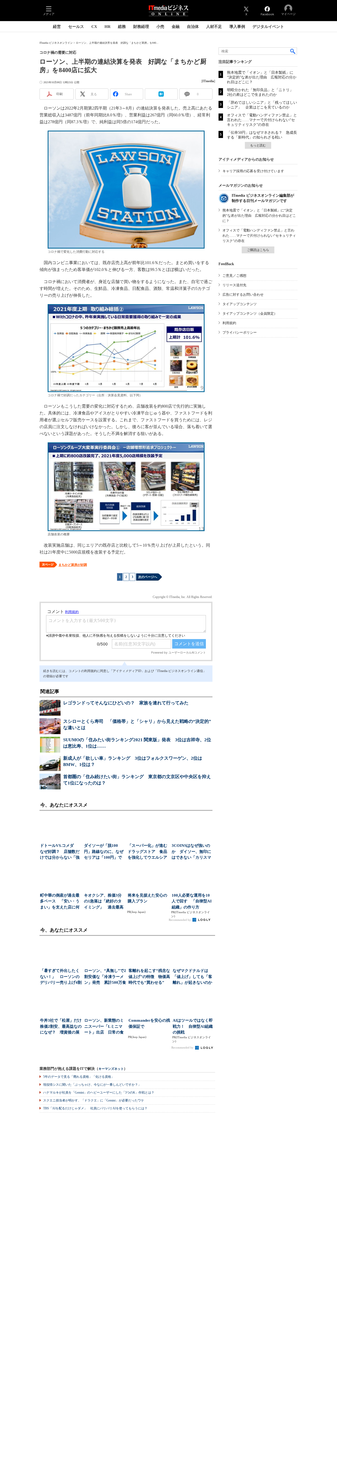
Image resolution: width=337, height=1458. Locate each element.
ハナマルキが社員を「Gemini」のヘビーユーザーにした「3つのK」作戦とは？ (98, 1092)
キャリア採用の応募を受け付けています (253, 171)
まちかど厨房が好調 (72, 565)
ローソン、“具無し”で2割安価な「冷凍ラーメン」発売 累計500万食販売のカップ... (105, 977)
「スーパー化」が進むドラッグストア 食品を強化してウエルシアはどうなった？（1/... (147, 852)
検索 (293, 51)
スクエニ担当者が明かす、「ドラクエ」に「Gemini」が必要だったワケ (93, 1100)
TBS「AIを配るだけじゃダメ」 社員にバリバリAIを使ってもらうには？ (95, 1108)
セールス (76, 26)
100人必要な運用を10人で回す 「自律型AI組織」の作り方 (192, 901)
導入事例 (237, 26)
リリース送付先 (234, 285)
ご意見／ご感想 (234, 276)
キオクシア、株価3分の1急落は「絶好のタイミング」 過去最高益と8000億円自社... (103, 901)
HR (108, 26)
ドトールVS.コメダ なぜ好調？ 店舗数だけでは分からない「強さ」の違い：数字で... (60, 852)
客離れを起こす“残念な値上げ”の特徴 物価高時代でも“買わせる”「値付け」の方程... (149, 977)
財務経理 (141, 26)
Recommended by (180, 919)
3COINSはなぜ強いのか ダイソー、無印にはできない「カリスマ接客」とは (191, 852)
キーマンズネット (111, 1069)
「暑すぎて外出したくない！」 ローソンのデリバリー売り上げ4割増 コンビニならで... (61, 977)
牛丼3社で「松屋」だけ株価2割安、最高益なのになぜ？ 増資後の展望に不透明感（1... (61, 1026)
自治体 (193, 26)
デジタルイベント (268, 26)
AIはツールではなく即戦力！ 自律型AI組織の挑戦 (193, 1026)
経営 (57, 26)
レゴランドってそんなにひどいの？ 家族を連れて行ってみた (126, 702)
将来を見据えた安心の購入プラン (147, 898)
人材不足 (214, 26)
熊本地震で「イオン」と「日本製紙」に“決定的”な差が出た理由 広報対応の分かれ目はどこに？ (261, 77)
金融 (176, 26)
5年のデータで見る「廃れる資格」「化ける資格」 (78, 1077)
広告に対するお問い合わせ (243, 294)
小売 (160, 26)
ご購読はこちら (258, 250)
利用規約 (229, 323)
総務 (122, 26)
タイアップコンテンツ (239, 304)
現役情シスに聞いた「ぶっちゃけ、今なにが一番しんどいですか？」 (92, 1084)
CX (94, 26)
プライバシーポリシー (239, 332)
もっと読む (258, 145)
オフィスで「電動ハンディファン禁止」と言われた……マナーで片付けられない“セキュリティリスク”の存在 (262, 120)
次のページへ (147, 577)
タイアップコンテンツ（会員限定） (249, 313)
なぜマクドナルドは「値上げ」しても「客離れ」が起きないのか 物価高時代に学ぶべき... (194, 977)
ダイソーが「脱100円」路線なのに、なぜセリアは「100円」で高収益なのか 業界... (103, 852)
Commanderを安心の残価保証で (149, 1023)
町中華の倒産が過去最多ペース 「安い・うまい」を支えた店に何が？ (60, 901)
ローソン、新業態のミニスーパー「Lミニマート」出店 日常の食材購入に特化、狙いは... (104, 1026)
